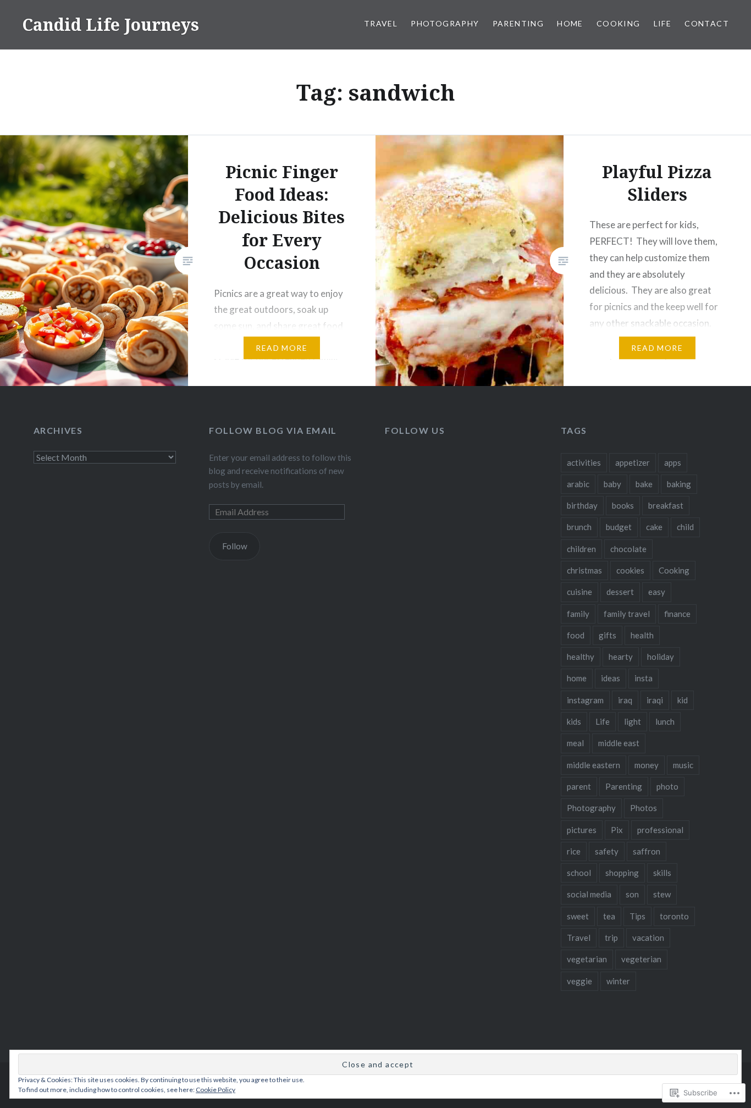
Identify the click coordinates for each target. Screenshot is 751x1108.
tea (609, 916)
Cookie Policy (215, 1089)
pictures (582, 830)
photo (667, 786)
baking (679, 484)
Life (663, 23)
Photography (445, 23)
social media (589, 894)
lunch (665, 721)
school (579, 873)
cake (654, 527)
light (632, 721)
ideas (610, 678)
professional (660, 830)
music (683, 765)
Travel (380, 23)
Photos (643, 808)
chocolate (628, 549)
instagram (585, 700)
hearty (621, 657)
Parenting (518, 23)
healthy (580, 657)
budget (619, 527)
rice (574, 851)
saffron (646, 851)
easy (656, 592)
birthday (582, 505)
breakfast (665, 505)
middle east (618, 743)
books (623, 505)
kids (574, 721)
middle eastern (593, 765)
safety (607, 851)
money (646, 765)
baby (612, 484)
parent (579, 786)
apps (672, 462)
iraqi (655, 700)
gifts (607, 635)
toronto (674, 916)
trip (611, 937)
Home (570, 23)
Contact (706, 23)
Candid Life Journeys (110, 24)
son (632, 894)
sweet (578, 916)
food (575, 635)
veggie (579, 981)
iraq (625, 700)
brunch (579, 527)
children (581, 549)
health (642, 635)
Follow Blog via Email (273, 430)
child (685, 527)
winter (618, 981)
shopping (622, 873)
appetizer (632, 462)
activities (584, 462)
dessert (620, 592)
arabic (578, 484)
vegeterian (641, 959)
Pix (617, 830)
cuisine (579, 592)
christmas (584, 570)
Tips (637, 916)
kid (682, 700)
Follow (234, 546)
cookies (630, 570)
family (578, 614)
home (577, 678)
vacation (648, 937)
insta (643, 678)
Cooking (618, 23)
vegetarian (587, 959)
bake (644, 484)
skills (662, 873)
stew (662, 894)
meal (575, 743)
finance (677, 614)
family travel (627, 614)
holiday (660, 657)
